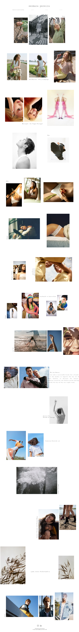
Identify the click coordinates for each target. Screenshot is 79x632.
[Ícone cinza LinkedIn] (41, 626)
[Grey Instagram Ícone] (38, 626)
